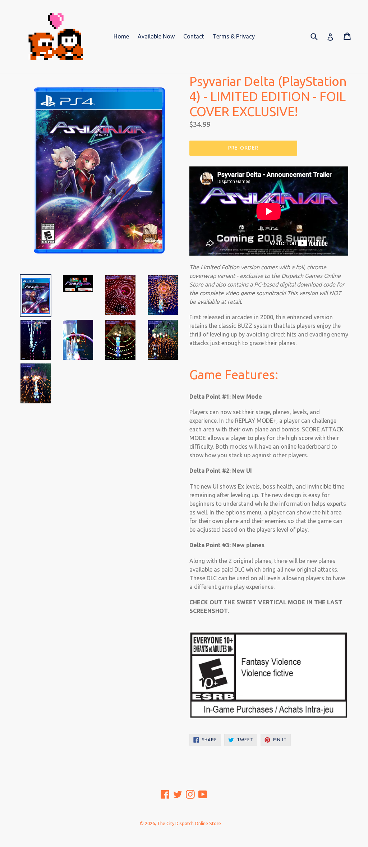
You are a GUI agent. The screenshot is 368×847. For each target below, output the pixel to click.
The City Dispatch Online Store (189, 823)
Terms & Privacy (234, 36)
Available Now (156, 36)
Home (121, 36)
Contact (193, 36)
